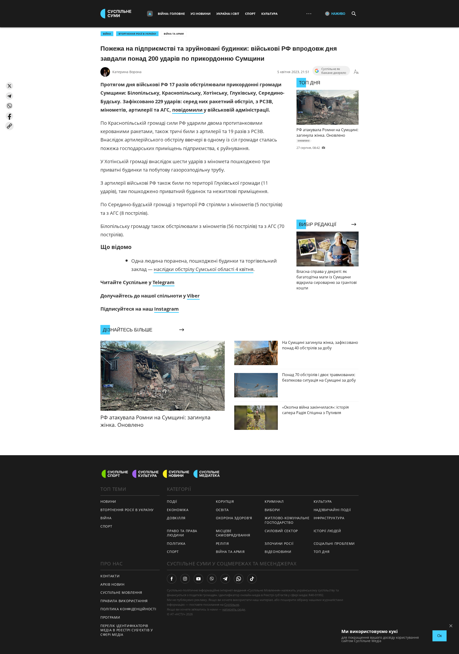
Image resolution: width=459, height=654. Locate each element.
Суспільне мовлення (121, 592)
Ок (439, 636)
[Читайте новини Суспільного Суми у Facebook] (171, 579)
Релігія (222, 543)
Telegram (164, 282)
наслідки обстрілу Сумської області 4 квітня (203, 269)
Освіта (222, 510)
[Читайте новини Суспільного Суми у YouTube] (198, 579)
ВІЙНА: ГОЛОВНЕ (171, 13)
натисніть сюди (233, 609)
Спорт (250, 13)
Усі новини (201, 13)
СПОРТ (106, 526)
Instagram (166, 309)
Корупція (225, 501)
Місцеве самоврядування (233, 533)
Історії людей (327, 531)
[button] (9, 86)
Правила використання (124, 601)
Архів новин (112, 584)
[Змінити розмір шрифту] (356, 72)
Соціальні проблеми (334, 543)
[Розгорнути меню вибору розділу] (150, 13)
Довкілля (176, 518)
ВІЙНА (107, 33)
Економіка (177, 510)
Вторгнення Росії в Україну (137, 33)
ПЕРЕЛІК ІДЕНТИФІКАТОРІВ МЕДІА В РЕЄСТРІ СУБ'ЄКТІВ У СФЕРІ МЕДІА (126, 630)
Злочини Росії (279, 543)
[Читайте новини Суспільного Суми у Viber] (212, 579)
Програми (110, 617)
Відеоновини (278, 551)
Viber (193, 295)
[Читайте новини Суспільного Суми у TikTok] (252, 579)
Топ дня (322, 551)
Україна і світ (227, 13)
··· (309, 13)
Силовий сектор (281, 531)
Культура (269, 13)
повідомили (188, 110)
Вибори (272, 510)
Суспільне (231, 604)
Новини (108, 501)
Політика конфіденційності (128, 609)
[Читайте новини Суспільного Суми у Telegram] (225, 579)
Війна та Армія (174, 33)
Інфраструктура (329, 518)
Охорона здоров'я (234, 518)
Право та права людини (182, 533)
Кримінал (274, 501)
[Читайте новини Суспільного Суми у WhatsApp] (238, 579)
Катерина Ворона (127, 72)
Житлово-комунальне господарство (287, 520)
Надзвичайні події (332, 510)
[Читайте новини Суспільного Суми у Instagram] (185, 579)
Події (172, 501)
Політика (176, 543)
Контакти (110, 576)
